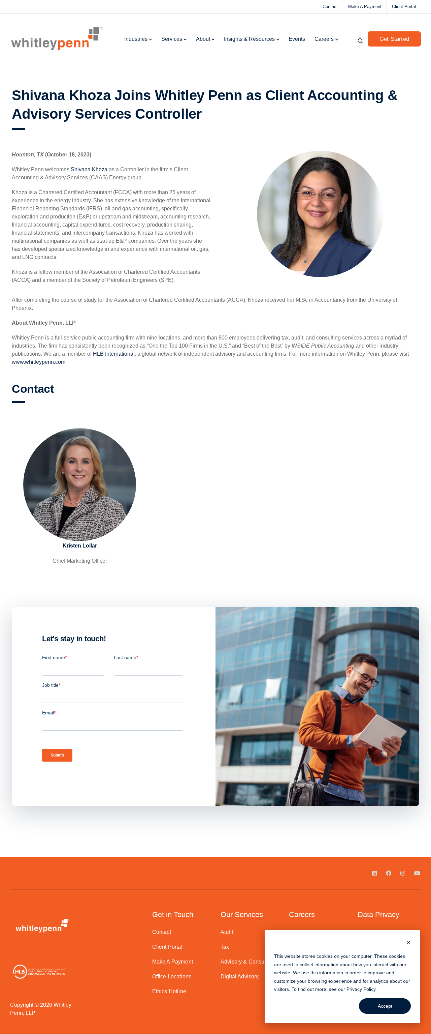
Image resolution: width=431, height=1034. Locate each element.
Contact (330, 6)
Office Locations (172, 976)
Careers (324, 39)
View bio (80, 522)
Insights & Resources (249, 39)
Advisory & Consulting (248, 962)
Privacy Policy (360, 989)
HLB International (114, 354)
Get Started (394, 39)
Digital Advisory (240, 976)
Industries (135, 39)
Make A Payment (365, 6)
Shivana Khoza (89, 169)
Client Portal (404, 6)
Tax (225, 947)
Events (297, 39)
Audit (227, 932)
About (203, 39)
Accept (385, 1006)
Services (171, 39)
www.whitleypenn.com (38, 362)
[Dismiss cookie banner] (408, 943)
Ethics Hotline (169, 991)
